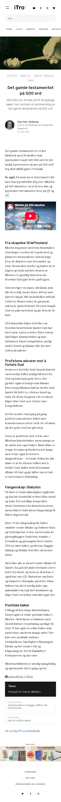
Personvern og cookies (31, 784)
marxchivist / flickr (20, 676)
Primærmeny (7, 7)
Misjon (43, 29)
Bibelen (12, 76)
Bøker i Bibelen (44, 76)
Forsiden (30, 772)
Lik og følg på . (22, 730)
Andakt (31, 29)
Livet (19, 29)
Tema (9, 29)
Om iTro (30, 778)
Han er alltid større (19, 720)
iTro (20, 7)
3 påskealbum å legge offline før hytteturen (27, 707)
